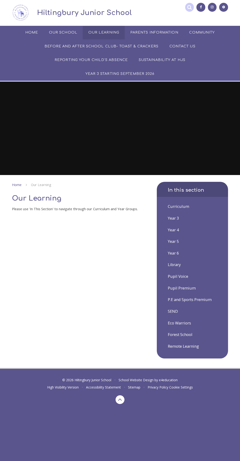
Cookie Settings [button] (181, 387)
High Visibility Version (63, 387)
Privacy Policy (158, 387)
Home (17, 184)
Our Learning (41, 184)
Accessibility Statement (103, 387)
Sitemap (134, 387)
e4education (168, 380)
